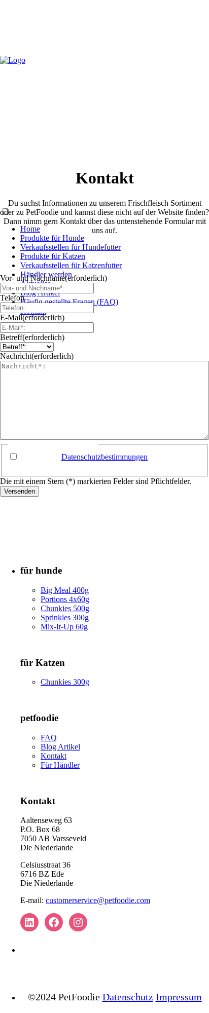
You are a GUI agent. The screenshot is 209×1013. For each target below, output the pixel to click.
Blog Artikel (60, 746)
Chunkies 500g (65, 608)
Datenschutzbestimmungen (104, 457)
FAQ (49, 737)
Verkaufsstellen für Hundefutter (70, 247)
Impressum (179, 996)
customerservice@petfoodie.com (98, 900)
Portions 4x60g (65, 599)
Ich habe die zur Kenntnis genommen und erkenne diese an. (99, 461)
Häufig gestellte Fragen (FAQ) (69, 301)
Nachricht (37, 356)
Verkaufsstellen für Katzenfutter (71, 265)
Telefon (12, 297)
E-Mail (32, 317)
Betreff (32, 337)
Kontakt (53, 756)
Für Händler (60, 765)
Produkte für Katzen (52, 256)
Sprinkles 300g (65, 617)
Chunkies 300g (65, 682)
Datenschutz (127, 996)
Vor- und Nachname (53, 278)
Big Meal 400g (65, 590)
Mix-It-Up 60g (64, 626)
